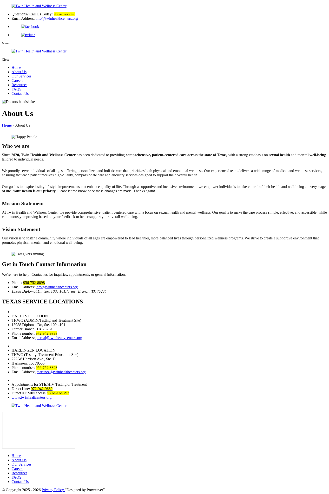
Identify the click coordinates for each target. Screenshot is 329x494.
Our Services (21, 76)
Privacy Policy (53, 490)
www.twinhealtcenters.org (32, 397)
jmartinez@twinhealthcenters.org (61, 372)
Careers (17, 80)
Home (16, 67)
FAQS (16, 89)
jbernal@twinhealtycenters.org (59, 338)
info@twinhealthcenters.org (57, 18)
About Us (19, 72)
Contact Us (20, 93)
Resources (19, 85)
